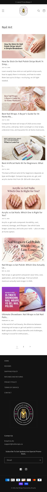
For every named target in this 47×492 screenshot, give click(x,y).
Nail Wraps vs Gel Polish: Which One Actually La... (23, 266)
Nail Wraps (19, 488)
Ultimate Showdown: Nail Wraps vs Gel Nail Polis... (23, 316)
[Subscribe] (40, 460)
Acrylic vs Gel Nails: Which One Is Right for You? (22, 214)
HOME (6, 361)
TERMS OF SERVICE (11, 387)
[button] (3, 10)
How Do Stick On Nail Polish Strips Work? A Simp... (22, 63)
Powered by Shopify (29, 488)
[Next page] (30, 346)
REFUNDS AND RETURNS (13, 377)
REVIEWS (7, 366)
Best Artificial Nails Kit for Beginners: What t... (22, 164)
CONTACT (8, 392)
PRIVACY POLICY (10, 382)
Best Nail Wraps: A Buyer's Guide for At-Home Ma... (21, 115)
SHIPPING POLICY (11, 371)
